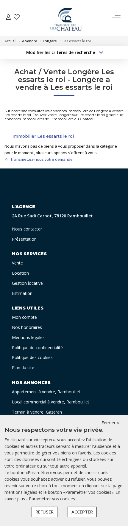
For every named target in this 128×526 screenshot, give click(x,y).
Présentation (24, 239)
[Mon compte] (8, 18)
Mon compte (24, 317)
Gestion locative (27, 283)
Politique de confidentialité (37, 347)
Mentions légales (28, 337)
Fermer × (110, 423)
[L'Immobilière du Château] (66, 18)
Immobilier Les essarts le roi (43, 136)
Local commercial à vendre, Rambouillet (50, 402)
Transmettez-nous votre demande (41, 159)
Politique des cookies (32, 357)
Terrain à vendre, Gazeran (37, 412)
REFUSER (44, 512)
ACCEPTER (82, 512)
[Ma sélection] (17, 18)
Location (20, 273)
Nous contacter (27, 229)
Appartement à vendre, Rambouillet (46, 391)
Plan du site (23, 367)
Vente (17, 263)
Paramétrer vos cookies (52, 499)
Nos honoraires (27, 327)
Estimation (22, 293)
